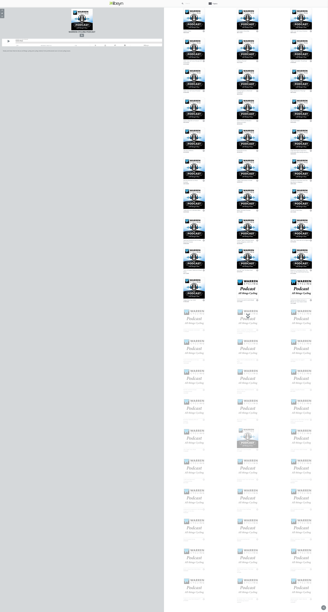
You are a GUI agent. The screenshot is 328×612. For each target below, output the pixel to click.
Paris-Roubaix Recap (189, 539)
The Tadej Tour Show (189, 449)
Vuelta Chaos (187, 31)
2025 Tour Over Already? (244, 449)
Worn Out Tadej (241, 419)
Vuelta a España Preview (297, 390)
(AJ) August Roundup (243, 31)
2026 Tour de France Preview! (191, 91)
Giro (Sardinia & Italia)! (297, 509)
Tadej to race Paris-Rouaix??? (191, 599)
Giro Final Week (295, 120)
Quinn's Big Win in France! (191, 120)
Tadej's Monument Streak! (244, 180)
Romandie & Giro (242, 150)
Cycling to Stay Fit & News (298, 330)
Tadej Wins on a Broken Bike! (191, 210)
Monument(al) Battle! (243, 539)
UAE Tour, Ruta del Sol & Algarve (300, 240)
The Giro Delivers (188, 150)
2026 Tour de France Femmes (299, 31)
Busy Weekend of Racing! (298, 91)
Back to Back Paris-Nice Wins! (191, 569)
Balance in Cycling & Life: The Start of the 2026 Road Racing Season (299, 271)
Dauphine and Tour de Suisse (245, 479)
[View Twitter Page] (2, 13)
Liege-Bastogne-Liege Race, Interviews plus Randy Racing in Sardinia (300, 152)
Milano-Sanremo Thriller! (298, 539)
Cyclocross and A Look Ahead (245, 300)
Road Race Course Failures (298, 569)
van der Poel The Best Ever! (245, 270)
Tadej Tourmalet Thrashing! (299, 61)
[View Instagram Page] (2, 16)
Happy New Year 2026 (189, 300)
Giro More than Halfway (244, 509)
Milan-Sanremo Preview (243, 210)
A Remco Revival (241, 61)
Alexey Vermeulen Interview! (191, 330)
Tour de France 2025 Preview (299, 449)
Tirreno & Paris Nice (296, 210)
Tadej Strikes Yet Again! (298, 360)
